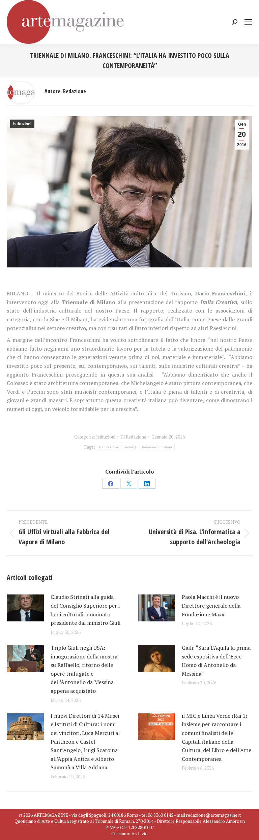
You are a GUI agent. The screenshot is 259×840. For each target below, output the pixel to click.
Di (133, 437)
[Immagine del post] (25, 607)
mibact (130, 447)
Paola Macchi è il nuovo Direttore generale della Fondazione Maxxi (211, 605)
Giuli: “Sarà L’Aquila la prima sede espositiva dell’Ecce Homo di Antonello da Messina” (216, 660)
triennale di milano (157, 447)
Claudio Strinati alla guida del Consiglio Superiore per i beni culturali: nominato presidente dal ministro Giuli (85, 609)
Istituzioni (22, 124)
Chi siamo (121, 834)
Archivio (140, 834)
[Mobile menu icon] (248, 22)
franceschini (109, 447)
